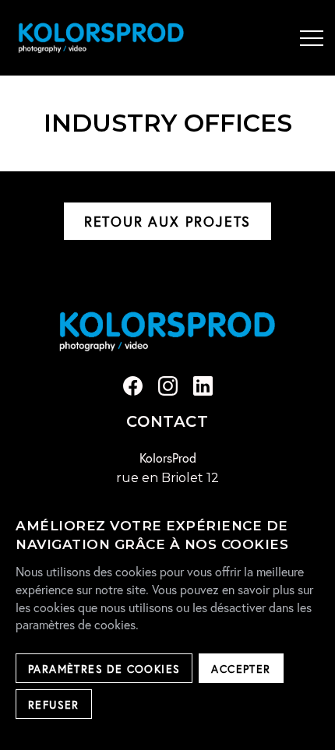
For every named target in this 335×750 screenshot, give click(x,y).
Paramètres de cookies (104, 668)
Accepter (240, 668)
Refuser (53, 704)
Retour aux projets (167, 221)
